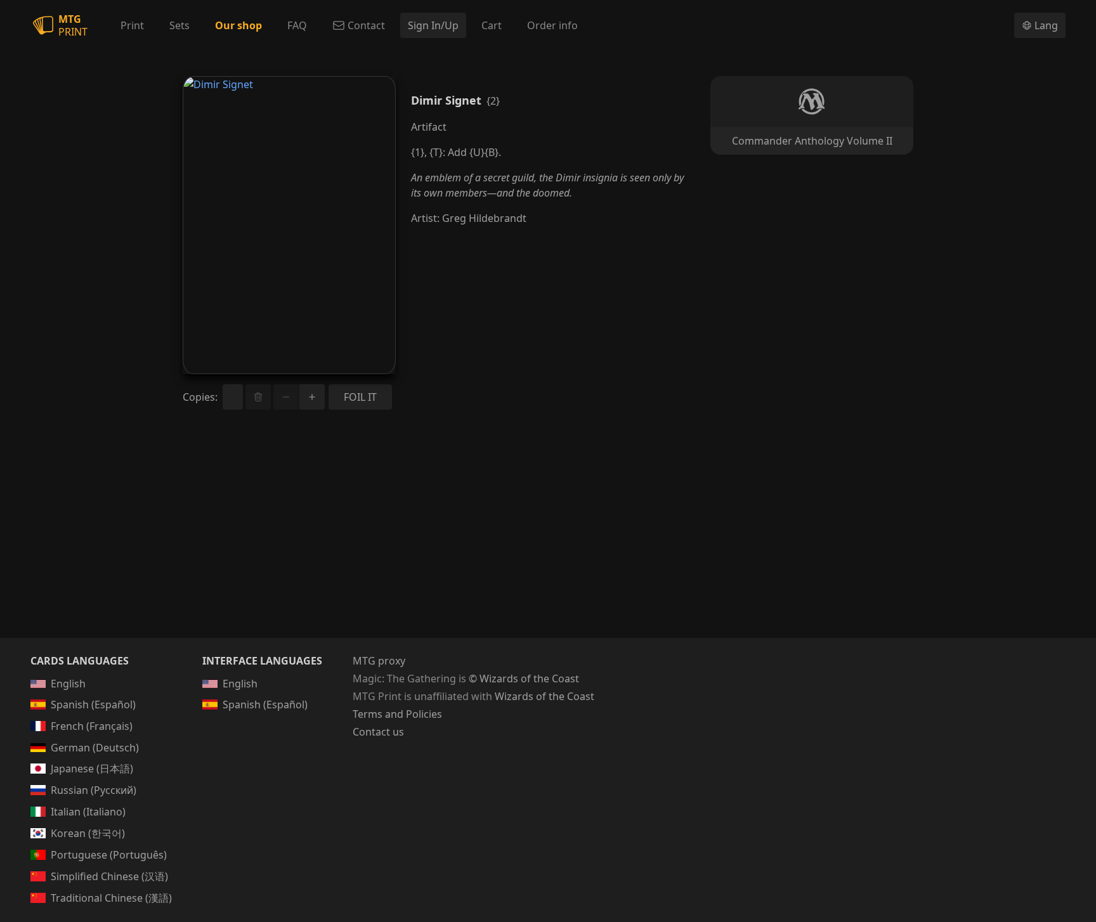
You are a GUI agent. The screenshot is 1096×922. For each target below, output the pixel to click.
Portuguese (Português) (109, 855)
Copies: (200, 397)
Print (132, 25)
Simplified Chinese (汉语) (109, 876)
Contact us (378, 732)
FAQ (297, 25)
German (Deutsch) (95, 748)
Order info (552, 25)
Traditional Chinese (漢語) (111, 898)
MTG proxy (379, 661)
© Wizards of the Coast (524, 678)
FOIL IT (360, 397)
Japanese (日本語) (92, 769)
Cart (491, 25)
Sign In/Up (433, 25)
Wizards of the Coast (544, 696)
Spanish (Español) (93, 704)
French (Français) (92, 726)
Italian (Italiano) (88, 812)
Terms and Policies (397, 714)
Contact (366, 25)
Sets (179, 25)
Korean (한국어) (88, 833)
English (68, 684)
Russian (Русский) (93, 790)
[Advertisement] (548, 539)
